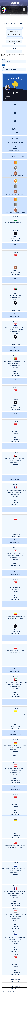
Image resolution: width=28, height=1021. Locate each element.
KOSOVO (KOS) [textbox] (6, 61)
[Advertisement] (14, 1007)
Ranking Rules (15, 41)
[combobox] (14, 61)
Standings (14, 51)
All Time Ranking (15, 37)
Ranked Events (15, 34)
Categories (15, 31)
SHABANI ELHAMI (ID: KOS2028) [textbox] (10, 69)
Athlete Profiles (15, 28)
